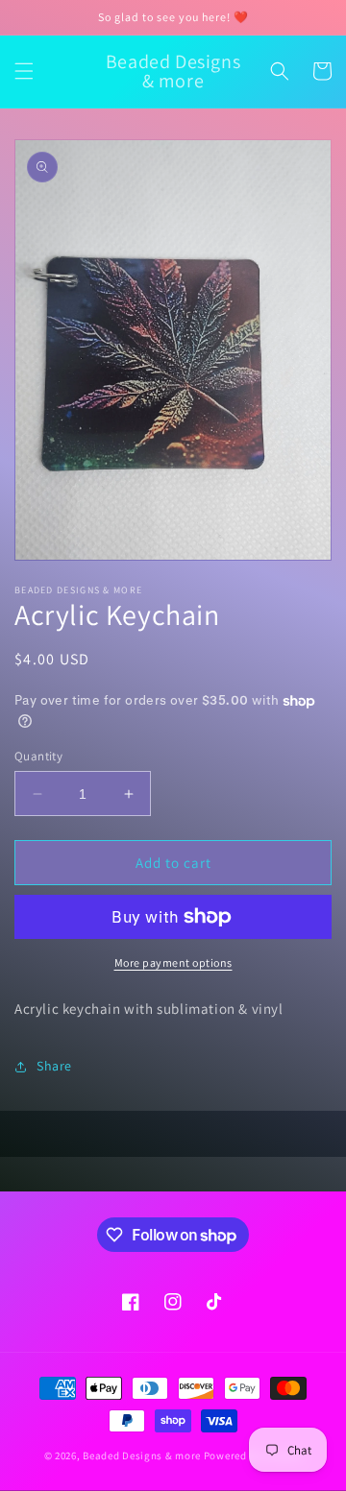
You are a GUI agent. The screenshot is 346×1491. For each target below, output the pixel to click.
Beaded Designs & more (142, 1455)
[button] (24, 71)
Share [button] (54, 1065)
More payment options (173, 962)
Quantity (38, 756)
